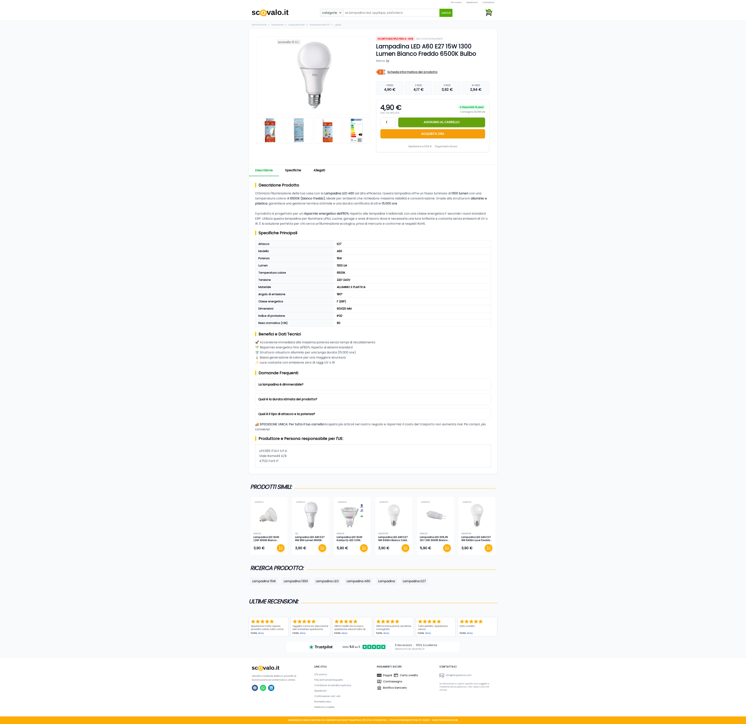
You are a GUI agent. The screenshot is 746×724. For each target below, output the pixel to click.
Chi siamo (456, 2)
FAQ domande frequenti (328, 679)
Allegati (319, 170)
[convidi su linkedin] (271, 688)
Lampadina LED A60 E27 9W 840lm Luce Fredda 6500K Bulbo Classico (476, 540)
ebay (261, 633)
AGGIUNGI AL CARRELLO (442, 122)
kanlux (257, 533)
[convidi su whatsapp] (263, 688)
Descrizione (264, 170)
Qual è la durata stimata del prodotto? (287, 399)
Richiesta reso (322, 701)
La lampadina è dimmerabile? (280, 384)
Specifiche (293, 170)
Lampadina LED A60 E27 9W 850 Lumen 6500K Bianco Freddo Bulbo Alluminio (309, 541)
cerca (446, 12)
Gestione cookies (324, 707)
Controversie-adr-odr (327, 696)
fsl (387, 61)
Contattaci (488, 2)
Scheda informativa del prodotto (412, 72)
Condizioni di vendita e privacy (332, 685)
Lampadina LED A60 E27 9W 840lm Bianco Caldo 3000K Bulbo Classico (393, 540)
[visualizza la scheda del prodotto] (269, 515)
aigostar (383, 533)
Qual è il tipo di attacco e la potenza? (286, 414)
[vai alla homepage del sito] (279, 668)
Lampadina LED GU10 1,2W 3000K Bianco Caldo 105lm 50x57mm (268, 540)
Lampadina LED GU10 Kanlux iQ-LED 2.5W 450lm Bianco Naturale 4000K (351, 541)
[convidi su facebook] (255, 688)
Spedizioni (472, 2)
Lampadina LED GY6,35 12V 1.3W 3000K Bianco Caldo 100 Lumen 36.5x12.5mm (434, 541)
